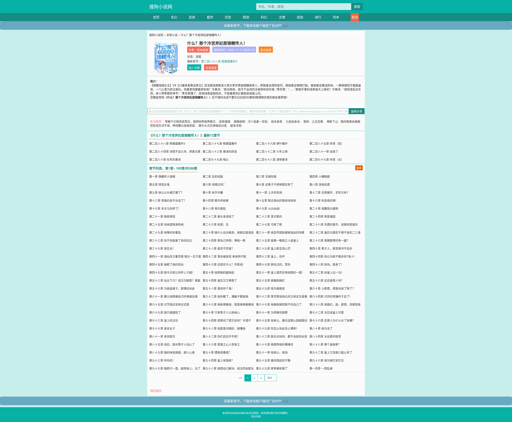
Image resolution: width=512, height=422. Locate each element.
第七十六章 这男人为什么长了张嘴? (331, 320)
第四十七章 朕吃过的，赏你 (273, 264)
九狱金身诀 (293, 121)
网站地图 (256, 416)
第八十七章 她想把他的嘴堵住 (274, 344)
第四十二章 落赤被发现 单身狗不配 (224, 256)
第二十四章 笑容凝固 (322, 216)
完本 (336, 17)
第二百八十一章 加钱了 (323, 151)
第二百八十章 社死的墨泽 (165, 159)
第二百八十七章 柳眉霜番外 (220, 143)
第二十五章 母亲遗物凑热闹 (166, 224)
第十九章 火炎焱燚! (268, 208)
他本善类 (276, 121)
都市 (210, 17)
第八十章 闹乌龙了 (321, 328)
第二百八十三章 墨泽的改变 (220, 151)
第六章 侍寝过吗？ (214, 184)
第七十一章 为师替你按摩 (272, 312)
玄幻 (174, 17)
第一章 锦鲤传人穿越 (162, 176)
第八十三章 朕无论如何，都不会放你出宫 (281, 336)
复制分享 (356, 111)
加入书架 (194, 68)
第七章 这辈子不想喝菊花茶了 (274, 184)
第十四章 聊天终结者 (216, 200)
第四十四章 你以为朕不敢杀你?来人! (332, 256)
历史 (228, 17)
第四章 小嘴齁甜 (319, 176)
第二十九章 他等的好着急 (165, 232)
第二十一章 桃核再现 (162, 216)
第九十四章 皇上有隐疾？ (218, 360)
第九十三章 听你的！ (162, 360)
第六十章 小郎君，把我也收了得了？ (332, 288)
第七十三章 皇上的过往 (163, 320)
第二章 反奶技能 (213, 176)
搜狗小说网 (160, 6)
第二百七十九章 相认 (216, 159)
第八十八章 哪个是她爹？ (325, 344)
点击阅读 (211, 68)
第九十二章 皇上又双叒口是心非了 (330, 352)
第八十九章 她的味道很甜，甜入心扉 (172, 352)
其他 (300, 17)
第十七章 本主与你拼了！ (165, 208)
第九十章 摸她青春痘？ (217, 352)
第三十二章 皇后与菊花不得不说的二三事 (335, 232)
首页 (156, 17)
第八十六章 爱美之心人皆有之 (221, 344)
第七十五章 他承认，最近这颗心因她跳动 (281, 320)
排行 (318, 17)
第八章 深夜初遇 (319, 184)
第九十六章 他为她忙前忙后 (326, 360)
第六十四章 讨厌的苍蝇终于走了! (329, 296)
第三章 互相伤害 (266, 176)
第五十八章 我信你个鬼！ (218, 288)
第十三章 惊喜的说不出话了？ (167, 200)
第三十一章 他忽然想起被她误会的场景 (280, 232)
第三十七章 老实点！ (162, 248)
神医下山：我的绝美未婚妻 (343, 121)
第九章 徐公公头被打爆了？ (166, 192)
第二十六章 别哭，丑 (216, 224)
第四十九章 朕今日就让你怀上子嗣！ (172, 272)
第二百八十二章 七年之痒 (272, 151)
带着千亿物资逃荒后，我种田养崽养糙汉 (190, 121)
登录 (355, 17)
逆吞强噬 (224, 121)
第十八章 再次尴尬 (214, 208)
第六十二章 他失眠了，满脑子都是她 (225, 296)
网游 (246, 17)
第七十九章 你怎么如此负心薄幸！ (277, 328)
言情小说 (172, 35)
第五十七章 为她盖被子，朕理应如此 (172, 288)
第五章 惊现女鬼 (159, 184)
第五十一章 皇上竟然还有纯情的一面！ (280, 272)
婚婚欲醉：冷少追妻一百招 (250, 121)
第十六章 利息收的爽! (322, 200)
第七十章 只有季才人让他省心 (221, 312)
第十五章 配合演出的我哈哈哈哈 (276, 200)
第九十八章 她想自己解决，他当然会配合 (228, 368)
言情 (282, 17)
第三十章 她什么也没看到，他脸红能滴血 (228, 232)
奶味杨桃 (202, 50)
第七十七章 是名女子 (162, 328)
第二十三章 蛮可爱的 (269, 216)
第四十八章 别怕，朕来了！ (326, 264)
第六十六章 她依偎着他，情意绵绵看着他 (228, 304)
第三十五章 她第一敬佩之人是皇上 (277, 240)
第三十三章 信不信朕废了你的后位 (170, 240)
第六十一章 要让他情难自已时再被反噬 (173, 296)
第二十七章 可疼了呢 (269, 224)
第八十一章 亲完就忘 (162, 336)
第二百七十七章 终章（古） (326, 159)
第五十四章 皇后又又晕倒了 (220, 280)
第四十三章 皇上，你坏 (270, 256)
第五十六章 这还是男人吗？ (326, 280)
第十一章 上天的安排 (269, 192)
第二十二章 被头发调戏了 (218, 216)
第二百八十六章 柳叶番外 (272, 143)
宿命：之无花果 (313, 121)
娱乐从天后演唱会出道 (213, 125)
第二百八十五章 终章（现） (326, 143)
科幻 (264, 17)
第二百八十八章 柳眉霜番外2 (219, 61)
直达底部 (265, 50)
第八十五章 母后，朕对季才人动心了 (172, 344)
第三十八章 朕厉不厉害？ (218, 248)
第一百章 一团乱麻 (321, 368)
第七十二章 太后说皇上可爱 (326, 312)
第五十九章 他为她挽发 (270, 288)
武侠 (192, 17)
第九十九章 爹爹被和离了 (272, 368)
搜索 (357, 6)
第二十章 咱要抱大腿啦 (323, 208)
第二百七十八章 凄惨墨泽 (272, 159)
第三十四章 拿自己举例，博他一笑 (224, 240)
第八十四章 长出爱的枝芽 (325, 336)
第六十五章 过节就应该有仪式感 (169, 304)
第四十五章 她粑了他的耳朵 (166, 264)
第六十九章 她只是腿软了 (165, 312)
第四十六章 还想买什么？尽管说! (223, 264)
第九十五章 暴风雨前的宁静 (273, 360)
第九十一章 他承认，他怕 (272, 352)
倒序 (359, 168)
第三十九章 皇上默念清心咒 (273, 248)
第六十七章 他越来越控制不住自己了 (279, 304)
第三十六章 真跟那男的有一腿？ (329, 240)
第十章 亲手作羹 (213, 192)
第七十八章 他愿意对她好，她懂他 (224, 328)
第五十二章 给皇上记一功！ (326, 272)
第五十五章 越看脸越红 (270, 280)
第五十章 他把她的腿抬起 (218, 272)
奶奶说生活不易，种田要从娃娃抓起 (172, 125)
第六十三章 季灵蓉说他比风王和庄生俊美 (281, 296)
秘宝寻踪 (235, 125)
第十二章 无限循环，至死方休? (328, 192)
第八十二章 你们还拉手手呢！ (221, 336)
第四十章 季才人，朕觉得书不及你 (330, 248)
